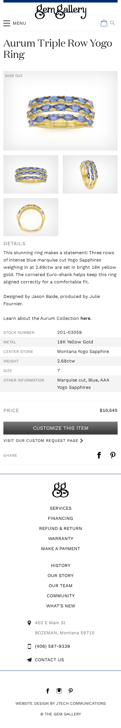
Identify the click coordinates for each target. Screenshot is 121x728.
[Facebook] (49, 690)
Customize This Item (60, 428)
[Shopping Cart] (104, 23)
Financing (60, 518)
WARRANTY (60, 538)
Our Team (61, 585)
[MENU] (6, 25)
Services (60, 508)
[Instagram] (61, 690)
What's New (60, 605)
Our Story (60, 575)
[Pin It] (113, 455)
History (60, 565)
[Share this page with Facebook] (100, 455)
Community (61, 595)
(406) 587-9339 (52, 646)
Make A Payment (60, 548)
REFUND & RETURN (60, 528)
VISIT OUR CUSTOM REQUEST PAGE (40, 440)
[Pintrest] (72, 690)
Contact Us (49, 659)
